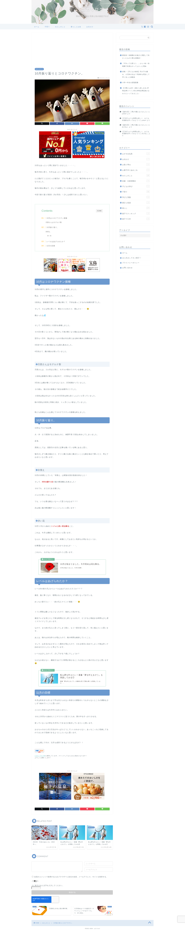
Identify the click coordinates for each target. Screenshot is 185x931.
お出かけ (89, 27)
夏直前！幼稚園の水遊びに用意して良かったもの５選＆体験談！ (136, 57)
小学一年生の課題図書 (130, 82)
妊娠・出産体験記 (135, 181)
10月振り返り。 (52, 227)
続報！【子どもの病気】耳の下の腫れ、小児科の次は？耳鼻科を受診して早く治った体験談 (136, 74)
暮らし (135, 208)
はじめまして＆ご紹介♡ (131, 258)
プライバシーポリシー (130, 263)
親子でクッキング (135, 213)
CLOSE (99, 210)
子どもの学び (135, 186)
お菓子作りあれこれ (135, 170)
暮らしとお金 (76, 27)
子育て (47, 27)
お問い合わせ (127, 268)
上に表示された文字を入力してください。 (47, 885)
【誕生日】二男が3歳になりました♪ (135, 112)
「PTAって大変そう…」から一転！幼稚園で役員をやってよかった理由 (135, 65)
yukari (124, 113)
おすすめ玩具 (135, 154)
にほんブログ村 (40, 756)
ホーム (36, 27)
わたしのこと (60, 27)
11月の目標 (50, 246)
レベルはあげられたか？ (55, 241)
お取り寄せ (135, 165)
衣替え (48, 232)
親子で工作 (135, 219)
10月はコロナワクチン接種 (56, 218)
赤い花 (49, 235)
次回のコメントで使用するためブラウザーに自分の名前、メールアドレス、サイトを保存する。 (71, 877)
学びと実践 (135, 197)
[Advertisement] (72, 52)
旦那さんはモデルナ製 (54, 222)
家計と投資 (135, 203)
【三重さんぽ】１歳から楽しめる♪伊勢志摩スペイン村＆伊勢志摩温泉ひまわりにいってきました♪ (136, 90)
